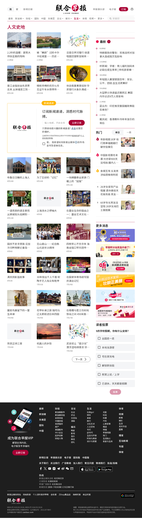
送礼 (73, 442)
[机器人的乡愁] (49, 331)
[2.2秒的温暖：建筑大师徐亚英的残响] (19, 40)
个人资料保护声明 (41, 494)
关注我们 (55, 463)
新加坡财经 (60, 415)
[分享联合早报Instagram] (54, 468)
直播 (121, 429)
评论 (73, 415)
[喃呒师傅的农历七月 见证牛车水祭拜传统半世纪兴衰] (49, 74)
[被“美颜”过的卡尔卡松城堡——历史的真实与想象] (49, 40)
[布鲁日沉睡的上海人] (19, 165)
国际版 (76, 457)
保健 (121, 452)
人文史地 (91, 426)
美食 (89, 418)
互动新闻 (123, 440)
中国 (43, 18)
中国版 (85, 457)
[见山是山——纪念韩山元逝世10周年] (49, 232)
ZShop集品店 (65, 494)
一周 (129, 132)
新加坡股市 (60, 412)
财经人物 (59, 438)
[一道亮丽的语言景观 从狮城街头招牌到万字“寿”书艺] (19, 199)
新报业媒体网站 (14, 494)
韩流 (73, 439)
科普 (105, 418)
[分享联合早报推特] (45, 468)
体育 (84, 18)
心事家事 (107, 423)
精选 (105, 426)
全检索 (54, 494)
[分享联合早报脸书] (40, 468)
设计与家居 (92, 441)
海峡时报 (77, 494)
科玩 (105, 415)
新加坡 (18, 18)
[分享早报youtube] (49, 468)
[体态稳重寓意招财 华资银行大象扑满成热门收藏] (78, 74)
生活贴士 (107, 438)
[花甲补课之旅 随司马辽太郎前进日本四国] (49, 298)
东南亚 (51, 18)
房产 (57, 426)
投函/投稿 (112, 463)
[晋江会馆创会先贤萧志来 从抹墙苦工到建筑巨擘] (19, 74)
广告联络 (66, 463)
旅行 (89, 420)
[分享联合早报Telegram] (58, 468)
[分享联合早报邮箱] (71, 468)
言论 (59, 18)
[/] (71, 9)
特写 (89, 415)
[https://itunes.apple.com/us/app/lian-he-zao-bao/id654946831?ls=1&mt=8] (87, 469)
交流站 (74, 418)
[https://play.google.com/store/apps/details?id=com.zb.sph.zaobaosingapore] (104, 469)
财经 (28, 18)
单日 (117, 132)
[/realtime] (109, 41)
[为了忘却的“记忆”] (49, 165)
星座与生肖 (108, 441)
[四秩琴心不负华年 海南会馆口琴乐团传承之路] (78, 232)
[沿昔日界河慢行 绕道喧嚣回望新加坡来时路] (78, 40)
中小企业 (59, 432)
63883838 (53, 481)
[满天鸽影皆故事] (19, 265)
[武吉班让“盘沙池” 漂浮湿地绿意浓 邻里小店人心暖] (78, 331)
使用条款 (75, 135)
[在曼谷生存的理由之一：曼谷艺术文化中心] (78, 199)
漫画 (73, 420)
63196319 (59, 478)
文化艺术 (91, 423)
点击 (73, 128)
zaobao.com (28, 512)
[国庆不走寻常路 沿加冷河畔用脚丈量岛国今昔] (19, 232)
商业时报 (87, 494)
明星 (73, 430)
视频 (91, 18)
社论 (73, 412)
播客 (121, 435)
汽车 (105, 420)
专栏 (89, 429)
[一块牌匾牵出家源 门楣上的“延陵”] (78, 165)
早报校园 (107, 432)
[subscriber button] (132, 9)
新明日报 (28, 9)
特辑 (105, 429)
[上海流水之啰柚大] (49, 199)
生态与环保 (92, 435)
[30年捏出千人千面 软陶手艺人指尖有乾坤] (49, 265)
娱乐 (67, 18)
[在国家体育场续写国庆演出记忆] (78, 265)
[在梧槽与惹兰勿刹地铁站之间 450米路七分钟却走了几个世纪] (78, 298)
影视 (73, 433)
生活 (76, 18)
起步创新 (59, 435)
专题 (121, 446)
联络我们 (100, 463)
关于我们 (43, 463)
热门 (105, 435)
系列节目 (123, 426)
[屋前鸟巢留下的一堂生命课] (19, 298)
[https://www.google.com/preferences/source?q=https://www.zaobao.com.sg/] (128, 495)
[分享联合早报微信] (67, 468)
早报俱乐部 (99, 9)
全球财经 (59, 418)
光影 (105, 412)
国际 (36, 18)
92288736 (69, 487)
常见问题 (89, 463)
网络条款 (27, 494)
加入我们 (77, 463)
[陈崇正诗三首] (19, 331)
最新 (10, 18)
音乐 (73, 436)
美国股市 (59, 429)
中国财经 (59, 420)
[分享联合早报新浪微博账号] (63, 468)
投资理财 (59, 423)
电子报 (112, 9)
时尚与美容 (92, 438)
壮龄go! (90, 412)
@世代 (90, 432)
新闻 (121, 417)
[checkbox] (43, 143)
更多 (100, 18)
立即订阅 (20, 452)
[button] (132, 9)
